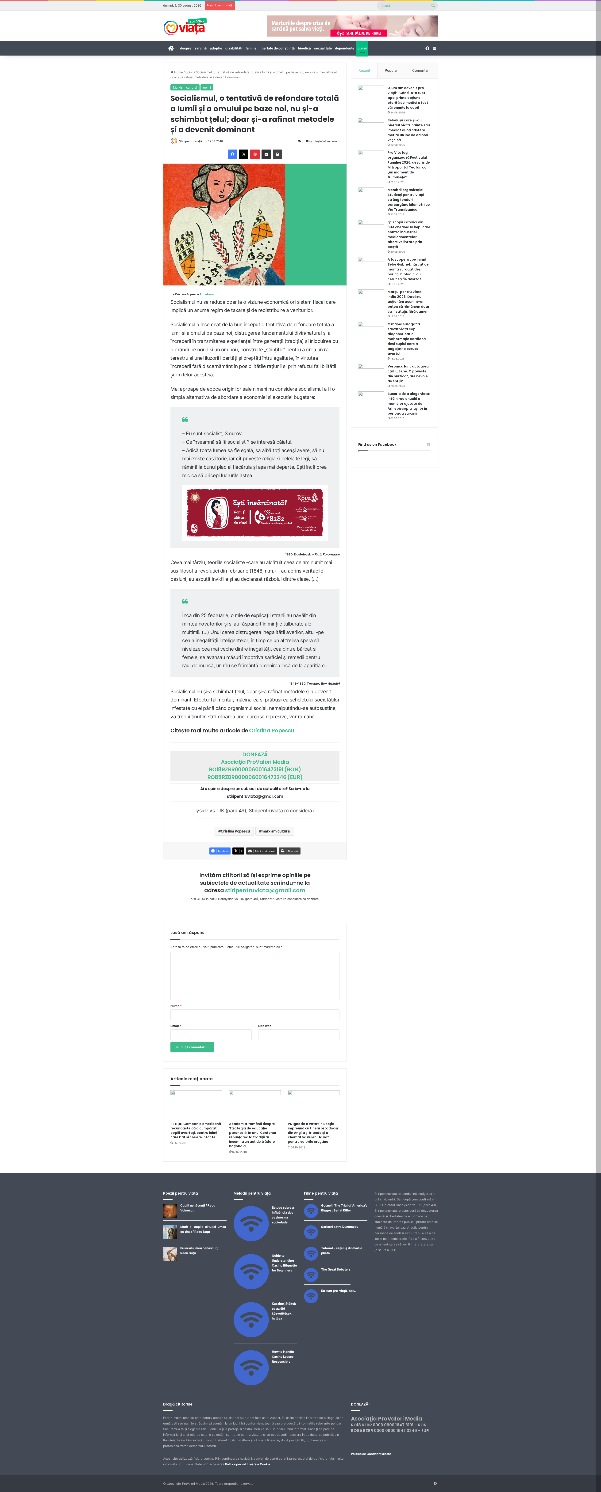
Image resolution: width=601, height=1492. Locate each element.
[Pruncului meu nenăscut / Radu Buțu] (170, 1259)
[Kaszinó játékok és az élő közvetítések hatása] (251, 1336)
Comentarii (421, 70)
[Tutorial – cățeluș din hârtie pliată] (311, 1259)
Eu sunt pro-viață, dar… (338, 1291)
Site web (264, 1026)
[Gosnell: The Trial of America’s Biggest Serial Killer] (311, 1217)
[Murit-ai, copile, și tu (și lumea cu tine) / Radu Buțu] (170, 1238)
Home (178, 72)
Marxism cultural (185, 87)
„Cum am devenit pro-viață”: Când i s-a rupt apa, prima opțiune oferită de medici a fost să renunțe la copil (408, 98)
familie (251, 48)
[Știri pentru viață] (185, 25)
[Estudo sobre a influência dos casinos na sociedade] (251, 1240)
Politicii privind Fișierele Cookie (247, 1464)
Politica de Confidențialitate (371, 1454)
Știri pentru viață (190, 141)
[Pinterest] (255, 154)
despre (185, 48)
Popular (391, 70)
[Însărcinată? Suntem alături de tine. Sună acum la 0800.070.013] (255, 513)
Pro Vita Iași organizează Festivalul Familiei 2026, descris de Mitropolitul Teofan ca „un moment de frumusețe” (409, 165)
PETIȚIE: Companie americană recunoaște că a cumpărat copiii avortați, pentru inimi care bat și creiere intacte (195, 1130)
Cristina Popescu (271, 730)
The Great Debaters (336, 1269)
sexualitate (323, 48)
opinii (362, 48)
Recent (364, 70)
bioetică (304, 48)
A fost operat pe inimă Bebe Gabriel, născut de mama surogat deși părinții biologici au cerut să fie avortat (408, 269)
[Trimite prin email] (266, 154)
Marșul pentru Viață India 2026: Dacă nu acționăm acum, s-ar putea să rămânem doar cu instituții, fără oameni (408, 301)
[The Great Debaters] (311, 1281)
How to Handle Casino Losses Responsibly (283, 1356)
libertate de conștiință (277, 48)
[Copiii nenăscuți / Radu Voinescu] (170, 1217)
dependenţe (344, 48)
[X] (243, 154)
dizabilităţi (233, 48)
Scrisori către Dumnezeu (339, 1227)
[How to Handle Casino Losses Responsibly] (251, 1384)
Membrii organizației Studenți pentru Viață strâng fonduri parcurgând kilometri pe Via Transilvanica (409, 199)
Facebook (207, 294)
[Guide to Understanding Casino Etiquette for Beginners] (251, 1288)
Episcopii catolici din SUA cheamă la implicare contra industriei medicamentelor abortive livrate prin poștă (409, 234)
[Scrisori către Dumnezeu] (311, 1238)
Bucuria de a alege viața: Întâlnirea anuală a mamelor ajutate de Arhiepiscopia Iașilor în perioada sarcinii (409, 403)
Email (175, 1026)
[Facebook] (232, 154)
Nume (176, 1006)
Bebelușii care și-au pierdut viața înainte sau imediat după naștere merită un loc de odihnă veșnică (409, 130)
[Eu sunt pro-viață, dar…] (311, 1302)
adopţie (216, 48)
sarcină (201, 48)
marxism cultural (276, 831)
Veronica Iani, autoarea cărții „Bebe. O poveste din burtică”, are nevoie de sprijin (408, 373)
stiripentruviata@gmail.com (265, 890)
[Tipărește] (277, 154)
